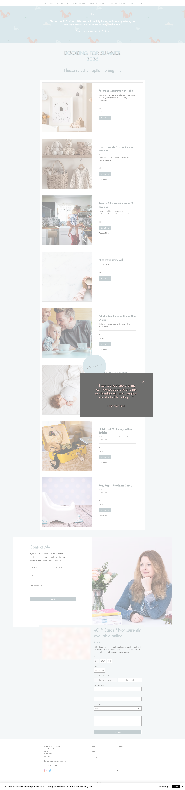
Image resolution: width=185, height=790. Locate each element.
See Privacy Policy (86, 786)
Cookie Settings (163, 786)
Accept (175, 786)
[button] (119, 381)
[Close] (182, 786)
